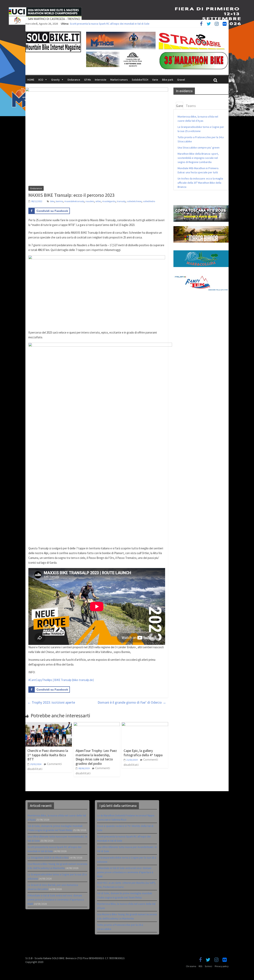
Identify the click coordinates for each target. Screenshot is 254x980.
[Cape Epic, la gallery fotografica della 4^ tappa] (145, 724)
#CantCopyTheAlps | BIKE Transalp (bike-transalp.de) (61, 680)
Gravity (55, 79)
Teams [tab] (191, 105)
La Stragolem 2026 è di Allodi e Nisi (48, 857)
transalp (121, 201)
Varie (155, 79)
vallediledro (149, 201)
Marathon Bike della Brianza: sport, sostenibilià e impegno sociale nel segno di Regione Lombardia (198, 158)
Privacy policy (222, 966)
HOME (30, 79)
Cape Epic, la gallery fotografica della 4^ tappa (143, 752)
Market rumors (119, 79)
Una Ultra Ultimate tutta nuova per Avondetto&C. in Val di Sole (106, 23)
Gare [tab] (179, 105)
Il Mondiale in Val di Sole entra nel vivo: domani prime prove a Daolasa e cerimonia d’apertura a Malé (56, 900)
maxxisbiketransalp (74, 201)
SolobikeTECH (140, 79)
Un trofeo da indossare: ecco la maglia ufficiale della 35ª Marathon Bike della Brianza (200, 183)
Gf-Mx (87, 79)
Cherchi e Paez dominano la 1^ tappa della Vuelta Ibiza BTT (47, 754)
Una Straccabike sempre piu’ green (198, 147)
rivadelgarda (108, 201)
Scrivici (208, 966)
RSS (200, 966)
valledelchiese (134, 201)
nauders (90, 201)
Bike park (167, 79)
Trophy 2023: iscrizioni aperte (51, 702)
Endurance (74, 79)
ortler (98, 201)
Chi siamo (191, 966)
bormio (59, 201)
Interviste (100, 79)
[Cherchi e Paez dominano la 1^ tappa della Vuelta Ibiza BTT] (48, 724)
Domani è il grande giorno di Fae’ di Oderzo (132, 702)
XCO (40, 79)
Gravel (181, 79)
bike (52, 201)
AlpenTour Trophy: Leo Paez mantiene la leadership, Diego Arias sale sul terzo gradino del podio (96, 757)
